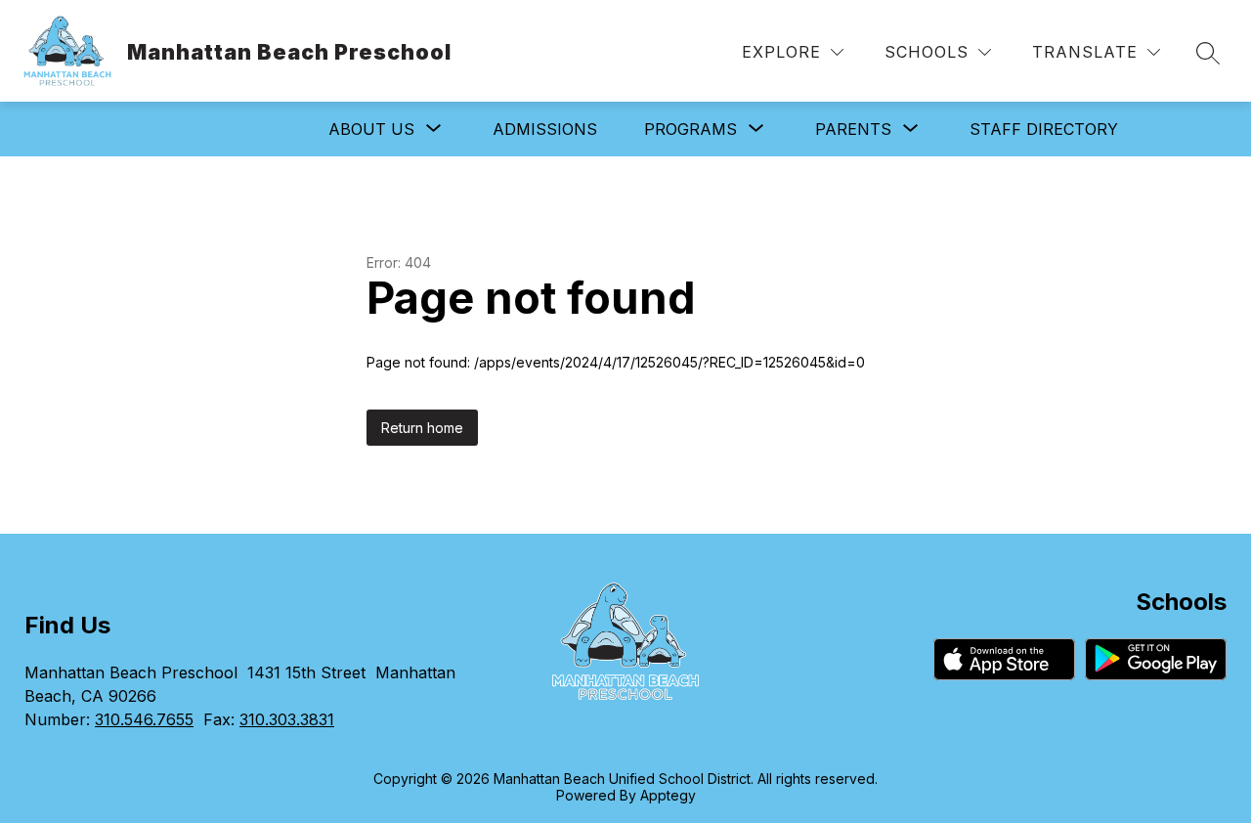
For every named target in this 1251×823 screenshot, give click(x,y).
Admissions (545, 129)
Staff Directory (1044, 129)
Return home (422, 427)
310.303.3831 (286, 719)
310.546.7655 (144, 719)
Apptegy (668, 795)
